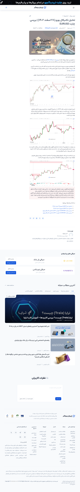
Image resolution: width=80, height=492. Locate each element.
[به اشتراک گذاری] (30, 16)
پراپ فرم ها (72, 445)
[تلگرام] (20, 432)
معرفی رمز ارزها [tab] (65, 291)
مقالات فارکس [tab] (38, 291)
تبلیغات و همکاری (34, 451)
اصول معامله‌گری (62, 450)
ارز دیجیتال (63, 437)
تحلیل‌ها (66, 16)
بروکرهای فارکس (73, 437)
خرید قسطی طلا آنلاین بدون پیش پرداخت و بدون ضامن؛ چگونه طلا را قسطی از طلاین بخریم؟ (27, 355)
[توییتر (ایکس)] (11, 432)
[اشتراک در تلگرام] (33, 218)
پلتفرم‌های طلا (72, 452)
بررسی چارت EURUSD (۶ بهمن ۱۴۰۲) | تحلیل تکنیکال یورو (57, 213)
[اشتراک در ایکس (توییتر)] (40, 218)
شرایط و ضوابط (33, 454)
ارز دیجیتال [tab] (48, 291)
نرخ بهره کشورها (42, 447)
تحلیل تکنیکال (62, 454)
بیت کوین (53, 442)
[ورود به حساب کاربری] (6, 7)
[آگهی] (40, 2)
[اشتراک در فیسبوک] (43, 218)
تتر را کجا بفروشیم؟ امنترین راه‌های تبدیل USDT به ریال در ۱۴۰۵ (29, 326)
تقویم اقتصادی (42, 444)
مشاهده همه (10, 285)
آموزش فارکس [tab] (29, 291)
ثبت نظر (58, 399)
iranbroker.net (14, 481)
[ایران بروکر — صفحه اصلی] (69, 416)
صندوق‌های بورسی (72, 448)
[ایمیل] (25, 432)
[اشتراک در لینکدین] (36, 218)
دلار (53, 60)
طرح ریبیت (43, 439)
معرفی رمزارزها (52, 445)
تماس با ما (34, 440)
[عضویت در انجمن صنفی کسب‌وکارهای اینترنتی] (22, 416)
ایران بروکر (72, 16)
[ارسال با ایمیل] (30, 218)
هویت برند (34, 437)
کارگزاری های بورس (72, 441)
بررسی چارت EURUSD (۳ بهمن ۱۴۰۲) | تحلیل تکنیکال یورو (57, 210)
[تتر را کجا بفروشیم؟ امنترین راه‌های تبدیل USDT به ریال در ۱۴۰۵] (63, 330)
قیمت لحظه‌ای (43, 431)
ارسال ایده (34, 443)
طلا (55, 440)
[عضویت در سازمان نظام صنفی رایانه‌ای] (17, 416)
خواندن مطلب (11, 296)
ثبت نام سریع (12, 263)
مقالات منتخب (62, 431)
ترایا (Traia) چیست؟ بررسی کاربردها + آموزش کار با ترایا (48, 318)
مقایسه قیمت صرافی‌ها (43, 435)
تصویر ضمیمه (30, 399)
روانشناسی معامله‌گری (62, 440)
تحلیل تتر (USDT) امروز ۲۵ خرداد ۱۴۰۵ (62, 206)
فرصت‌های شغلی (34, 446)
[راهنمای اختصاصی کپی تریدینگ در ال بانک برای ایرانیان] (63, 345)
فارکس (54, 434)
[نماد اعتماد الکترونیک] (7, 416)
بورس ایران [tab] (56, 291)
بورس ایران (62, 447)
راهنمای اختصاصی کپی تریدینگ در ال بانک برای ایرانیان (32, 340)
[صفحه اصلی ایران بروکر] (40, 7)
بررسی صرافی (11, 259)
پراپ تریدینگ (62, 444)
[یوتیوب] (16, 432)
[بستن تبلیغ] (0, 0)
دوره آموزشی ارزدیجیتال (62, 462)
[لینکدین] (20, 437)
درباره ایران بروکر (33, 434)
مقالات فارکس (62, 434)
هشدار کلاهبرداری (53, 448)
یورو (57, 60)
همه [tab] (72, 291)
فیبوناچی (72, 70)
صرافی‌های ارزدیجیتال (72, 432)
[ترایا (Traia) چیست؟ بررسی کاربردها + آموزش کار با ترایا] (40, 313)
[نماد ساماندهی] (12, 416)
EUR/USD (49, 60)
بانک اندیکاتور (43, 441)
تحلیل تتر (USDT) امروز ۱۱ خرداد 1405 (62, 208)
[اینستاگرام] (25, 437)
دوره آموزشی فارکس (62, 457)
